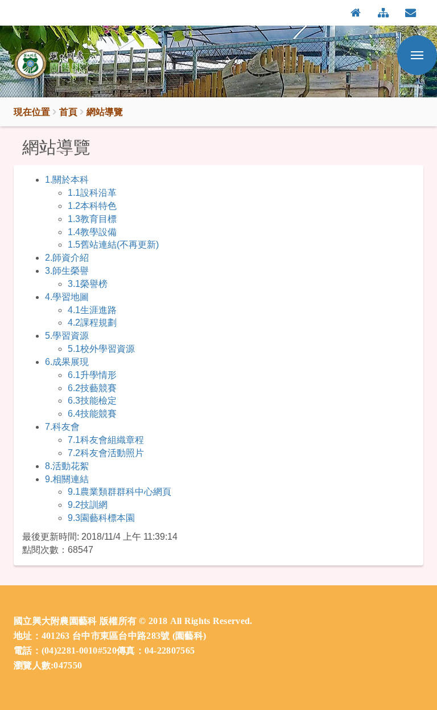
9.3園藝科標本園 (101, 518)
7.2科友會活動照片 (106, 453)
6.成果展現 (67, 362)
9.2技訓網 (88, 505)
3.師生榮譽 (67, 271)
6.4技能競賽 (92, 413)
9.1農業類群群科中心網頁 (119, 491)
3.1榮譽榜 (88, 284)
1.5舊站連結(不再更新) (113, 244)
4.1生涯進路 (92, 310)
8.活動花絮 (67, 466)
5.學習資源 (67, 335)
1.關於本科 (67, 179)
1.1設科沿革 (92, 193)
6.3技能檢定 (92, 400)
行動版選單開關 (417, 55)
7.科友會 (62, 427)
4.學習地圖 (67, 297)
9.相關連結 (67, 479)
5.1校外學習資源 (101, 349)
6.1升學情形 (92, 375)
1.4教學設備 (92, 232)
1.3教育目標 (92, 219)
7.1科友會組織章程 (106, 440)
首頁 (68, 111)
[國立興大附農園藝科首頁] (70, 64)
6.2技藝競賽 (92, 388)
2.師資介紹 (67, 257)
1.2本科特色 (92, 206)
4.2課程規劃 (92, 322)
